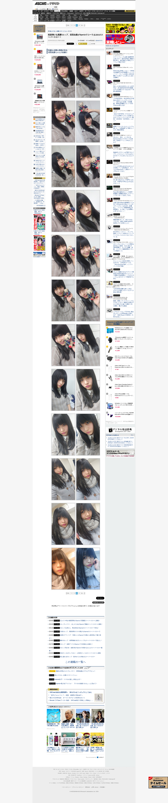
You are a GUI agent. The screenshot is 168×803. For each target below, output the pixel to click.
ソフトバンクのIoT (103, 19)
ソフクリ (109, 18)
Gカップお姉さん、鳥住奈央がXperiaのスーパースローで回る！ (79, 628)
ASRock (64, 17)
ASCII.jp (40, 3)
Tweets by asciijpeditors (112, 45)
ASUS (75, 15)
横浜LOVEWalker (70, 782)
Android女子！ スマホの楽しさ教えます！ (68, 679)
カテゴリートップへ (98, 602)
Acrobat (47, 18)
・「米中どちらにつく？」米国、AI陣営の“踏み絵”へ (39, 187)
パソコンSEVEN (63, 15)
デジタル (53, 3)
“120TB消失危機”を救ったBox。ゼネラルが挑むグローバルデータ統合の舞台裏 (123, 290)
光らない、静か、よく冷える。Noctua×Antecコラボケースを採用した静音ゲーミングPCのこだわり (123, 139)
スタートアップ (99, 11)
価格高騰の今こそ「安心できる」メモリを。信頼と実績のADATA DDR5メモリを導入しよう (123, 221)
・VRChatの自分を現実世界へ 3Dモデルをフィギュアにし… (39, 182)
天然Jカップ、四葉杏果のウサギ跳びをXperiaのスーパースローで (80, 631)
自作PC (82, 11)
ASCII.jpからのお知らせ (112, 435)
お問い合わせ (94, 787)
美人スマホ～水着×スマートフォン (58, 31)
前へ (68, 25)
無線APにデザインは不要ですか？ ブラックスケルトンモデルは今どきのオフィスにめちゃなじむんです (124, 155)
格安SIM (43, 13)
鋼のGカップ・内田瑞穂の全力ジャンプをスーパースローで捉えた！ (81, 640)
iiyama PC (79, 771)
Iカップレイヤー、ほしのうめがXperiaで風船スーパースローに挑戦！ (81, 624)
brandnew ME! (64, 21)
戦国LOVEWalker (115, 782)
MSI (69, 15)
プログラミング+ (78, 13)
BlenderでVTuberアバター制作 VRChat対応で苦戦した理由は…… (71, 700)
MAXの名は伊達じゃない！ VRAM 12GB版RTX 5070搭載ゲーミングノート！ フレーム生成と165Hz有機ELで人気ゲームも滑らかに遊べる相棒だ (123, 74)
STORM (107, 771)
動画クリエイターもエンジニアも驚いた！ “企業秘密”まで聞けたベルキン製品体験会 (123, 128)
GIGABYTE (58, 17)
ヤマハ (92, 18)
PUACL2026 (94, 13)
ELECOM (41, 17)
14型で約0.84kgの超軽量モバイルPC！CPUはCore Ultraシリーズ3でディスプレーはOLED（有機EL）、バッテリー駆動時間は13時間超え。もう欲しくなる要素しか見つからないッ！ (123, 207)
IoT (42, 11)
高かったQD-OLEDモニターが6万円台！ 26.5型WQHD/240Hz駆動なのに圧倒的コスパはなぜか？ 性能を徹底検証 (123, 88)
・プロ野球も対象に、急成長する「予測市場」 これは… (39, 202)
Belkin (80, 17)
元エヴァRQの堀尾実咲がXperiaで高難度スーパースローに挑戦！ (80, 620)
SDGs (84, 13)
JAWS (41, 18)
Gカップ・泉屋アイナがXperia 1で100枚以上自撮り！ (76, 644)
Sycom (58, 15)
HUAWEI (69, 17)
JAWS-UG (65, 773)
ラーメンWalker (52, 782)
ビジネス (46, 11)
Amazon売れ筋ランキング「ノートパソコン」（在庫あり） (39, 28)
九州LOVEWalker (97, 782)
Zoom (97, 18)
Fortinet (86, 18)
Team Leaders (81, 779)
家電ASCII (49, 13)
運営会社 (87, 787)
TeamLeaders (70, 13)
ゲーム (106, 11)
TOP (54, 769)
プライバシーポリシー (78, 787)
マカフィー (41, 20)
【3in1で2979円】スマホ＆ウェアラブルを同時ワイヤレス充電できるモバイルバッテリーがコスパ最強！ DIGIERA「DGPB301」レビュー (123, 117)
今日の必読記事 (66, 781)
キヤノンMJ (46, 20)
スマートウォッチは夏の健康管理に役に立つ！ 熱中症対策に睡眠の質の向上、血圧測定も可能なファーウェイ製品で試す (123, 59)
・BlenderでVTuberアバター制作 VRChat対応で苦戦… (39, 197)
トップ (35, 11)
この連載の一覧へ (75, 661)
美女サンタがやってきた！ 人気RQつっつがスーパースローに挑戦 (80, 653)
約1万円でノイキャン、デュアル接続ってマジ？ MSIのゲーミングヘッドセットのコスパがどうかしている (123, 234)
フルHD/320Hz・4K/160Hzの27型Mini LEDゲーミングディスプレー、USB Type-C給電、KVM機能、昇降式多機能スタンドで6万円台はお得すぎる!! (123, 102)
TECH (51, 11)
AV (85, 11)
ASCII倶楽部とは (41, 205)
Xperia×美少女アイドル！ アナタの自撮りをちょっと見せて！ (76, 683)
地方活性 (88, 13)
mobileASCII (89, 781)
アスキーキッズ (36, 13)
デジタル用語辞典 (82, 781)
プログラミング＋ (89, 779)
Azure (58, 18)
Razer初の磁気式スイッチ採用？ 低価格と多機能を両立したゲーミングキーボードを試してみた (124, 193)
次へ (82, 25)
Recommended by (91, 757)
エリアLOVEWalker (61, 782)
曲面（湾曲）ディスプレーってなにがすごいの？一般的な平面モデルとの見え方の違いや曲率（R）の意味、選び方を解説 (123, 303)
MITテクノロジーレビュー (98, 781)
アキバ (89, 11)
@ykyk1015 (99, 40)
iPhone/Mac (64, 11)
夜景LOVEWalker (88, 782)
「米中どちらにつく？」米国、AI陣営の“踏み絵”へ (66, 695)
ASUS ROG (52, 17)
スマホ (93, 11)
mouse (46, 15)
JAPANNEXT (52, 20)
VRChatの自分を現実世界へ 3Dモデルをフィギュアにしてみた (71, 692)
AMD (47, 17)
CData (75, 18)
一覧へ (132, 435)
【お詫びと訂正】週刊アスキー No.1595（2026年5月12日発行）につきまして (121, 438)
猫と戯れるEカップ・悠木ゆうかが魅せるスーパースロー (77, 656)
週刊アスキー (63, 13)
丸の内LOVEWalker (106, 782)
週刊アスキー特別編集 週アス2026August (39, 211)
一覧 (76, 43)
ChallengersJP (100, 13)
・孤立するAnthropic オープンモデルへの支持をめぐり (39, 192)
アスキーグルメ (56, 13)
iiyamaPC (52, 15)
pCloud (69, 20)
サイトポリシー (67, 787)
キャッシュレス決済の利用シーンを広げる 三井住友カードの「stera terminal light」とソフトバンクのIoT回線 (123, 263)
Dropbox (69, 18)
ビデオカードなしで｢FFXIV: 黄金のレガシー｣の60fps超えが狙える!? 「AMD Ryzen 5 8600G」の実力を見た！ (123, 314)
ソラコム (64, 18)
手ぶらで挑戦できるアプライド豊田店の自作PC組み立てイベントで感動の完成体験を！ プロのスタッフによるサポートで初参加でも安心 (123, 275)
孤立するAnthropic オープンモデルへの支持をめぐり (67, 698)
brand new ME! (91, 775)
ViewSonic (75, 17)
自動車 (71, 11)
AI (38, 11)
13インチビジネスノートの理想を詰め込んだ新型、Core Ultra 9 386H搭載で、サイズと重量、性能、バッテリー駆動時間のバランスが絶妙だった (123, 247)
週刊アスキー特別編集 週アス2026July (39, 232)
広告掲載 (102, 787)
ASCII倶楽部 (130, 11)
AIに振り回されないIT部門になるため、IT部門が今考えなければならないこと (123, 181)
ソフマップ (58, 20)
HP (80, 15)
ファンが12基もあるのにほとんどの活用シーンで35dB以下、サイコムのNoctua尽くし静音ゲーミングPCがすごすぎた (123, 168)
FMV (41, 15)
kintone (52, 18)
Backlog (81, 18)
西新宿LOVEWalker (79, 782)
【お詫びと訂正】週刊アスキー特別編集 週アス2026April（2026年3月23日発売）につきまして (120, 442)
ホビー (76, 11)
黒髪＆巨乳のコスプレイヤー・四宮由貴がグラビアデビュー (75, 671)
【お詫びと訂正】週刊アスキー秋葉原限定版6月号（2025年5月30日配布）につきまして (120, 445)
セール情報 (112, 11)
